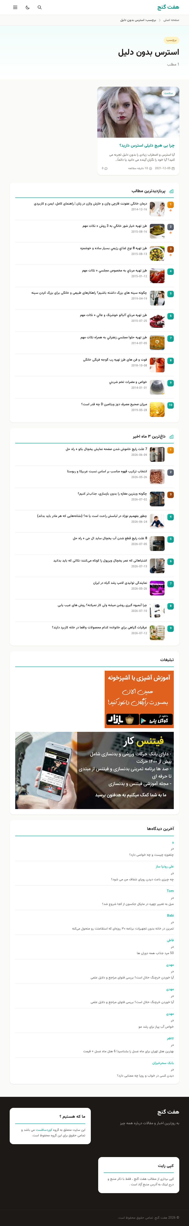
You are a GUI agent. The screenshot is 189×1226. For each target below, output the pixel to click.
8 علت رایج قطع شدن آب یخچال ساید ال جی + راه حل (110, 538)
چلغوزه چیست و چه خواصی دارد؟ (151, 855)
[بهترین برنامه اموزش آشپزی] (94, 699)
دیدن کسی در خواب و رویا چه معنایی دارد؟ (145, 1076)
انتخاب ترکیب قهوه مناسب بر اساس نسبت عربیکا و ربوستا (107, 471)
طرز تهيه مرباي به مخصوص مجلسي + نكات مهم (114, 270)
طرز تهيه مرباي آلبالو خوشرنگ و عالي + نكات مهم (113, 315)
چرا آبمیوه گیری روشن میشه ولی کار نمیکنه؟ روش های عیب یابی (102, 605)
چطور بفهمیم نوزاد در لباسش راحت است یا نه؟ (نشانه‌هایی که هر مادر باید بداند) (92, 516)
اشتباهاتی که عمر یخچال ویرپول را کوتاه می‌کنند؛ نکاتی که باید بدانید (100, 561)
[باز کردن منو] (15, 7)
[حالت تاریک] (27, 7)
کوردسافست (43, 1130)
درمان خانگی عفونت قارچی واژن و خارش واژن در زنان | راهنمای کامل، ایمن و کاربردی (90, 204)
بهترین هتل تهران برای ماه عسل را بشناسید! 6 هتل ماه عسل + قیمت (128, 1051)
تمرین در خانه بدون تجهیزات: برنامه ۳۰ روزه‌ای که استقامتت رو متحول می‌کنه (123, 929)
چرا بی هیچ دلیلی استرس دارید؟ (147, 146)
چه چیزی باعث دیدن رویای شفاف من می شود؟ (142, 879)
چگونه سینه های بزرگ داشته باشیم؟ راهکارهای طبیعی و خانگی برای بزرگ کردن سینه (89, 293)
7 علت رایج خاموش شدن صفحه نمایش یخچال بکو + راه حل (106, 449)
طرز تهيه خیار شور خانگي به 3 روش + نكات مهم (115, 226)
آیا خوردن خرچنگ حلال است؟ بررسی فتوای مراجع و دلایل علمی (132, 977)
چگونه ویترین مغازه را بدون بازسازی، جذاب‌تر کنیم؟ (112, 494)
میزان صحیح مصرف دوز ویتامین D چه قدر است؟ (114, 404)
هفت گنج (168, 1112)
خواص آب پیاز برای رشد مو (156, 1027)
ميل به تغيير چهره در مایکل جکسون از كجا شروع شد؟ (138, 904)
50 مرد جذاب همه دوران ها (155, 953)
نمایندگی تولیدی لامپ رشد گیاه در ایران (120, 583)
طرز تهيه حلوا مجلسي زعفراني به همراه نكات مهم (113, 337)
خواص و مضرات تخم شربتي (128, 382)
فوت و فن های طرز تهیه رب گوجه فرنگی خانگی (115, 360)
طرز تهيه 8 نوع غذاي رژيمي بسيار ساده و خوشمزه (113, 248)
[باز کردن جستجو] (39, 7)
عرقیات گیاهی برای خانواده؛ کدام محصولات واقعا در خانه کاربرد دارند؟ (99, 627)
